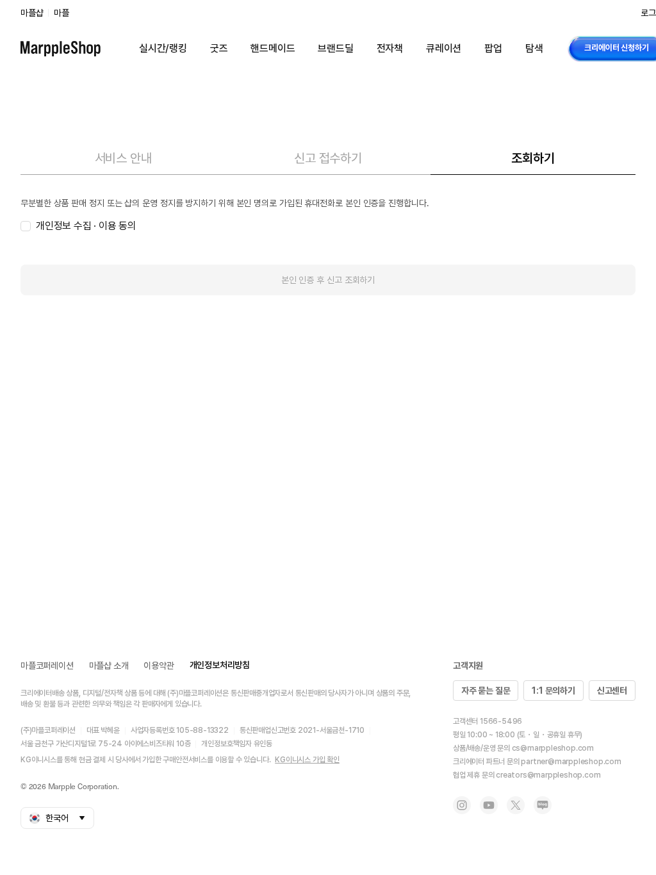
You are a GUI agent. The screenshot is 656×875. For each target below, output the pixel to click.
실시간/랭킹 (163, 48)
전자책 (390, 48)
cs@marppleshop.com (553, 748)
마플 (61, 13)
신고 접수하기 (328, 158)
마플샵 (31, 13)
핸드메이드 (272, 48)
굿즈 (219, 48)
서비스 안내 (123, 158)
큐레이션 (443, 48)
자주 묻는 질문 (485, 690)
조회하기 (532, 158)
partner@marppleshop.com (571, 761)
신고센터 (612, 690)
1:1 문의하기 (553, 690)
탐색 (534, 48)
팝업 (493, 48)
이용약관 (159, 665)
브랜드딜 (335, 48)
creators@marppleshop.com (548, 775)
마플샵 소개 (109, 665)
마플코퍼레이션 (47, 665)
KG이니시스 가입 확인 (307, 759)
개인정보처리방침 (220, 665)
